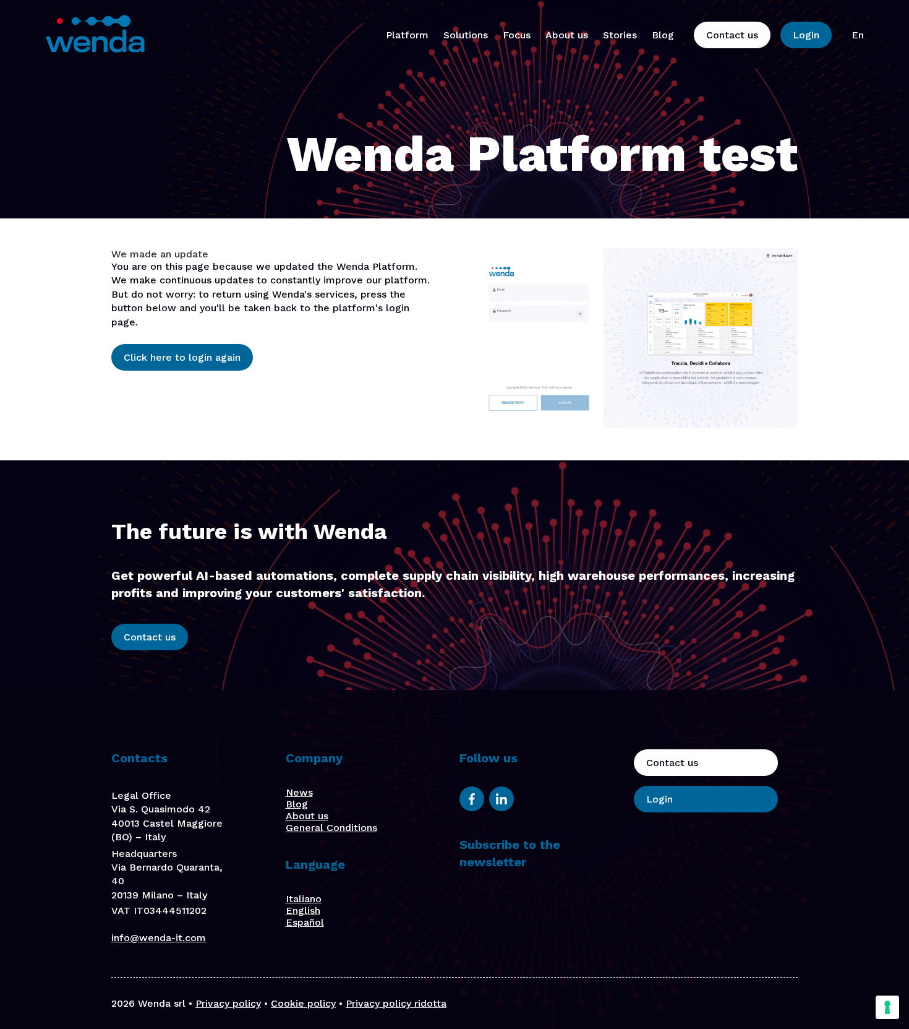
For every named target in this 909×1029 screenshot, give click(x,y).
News (299, 792)
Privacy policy (228, 1003)
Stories (620, 35)
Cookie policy (303, 1003)
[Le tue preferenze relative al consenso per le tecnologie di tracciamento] (887, 1007)
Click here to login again (182, 357)
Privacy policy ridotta (396, 1003)
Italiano (304, 899)
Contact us (732, 35)
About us (566, 35)
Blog (663, 35)
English (303, 910)
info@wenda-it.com (158, 938)
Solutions (465, 35)
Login (806, 35)
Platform (407, 35)
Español (305, 922)
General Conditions (331, 827)
